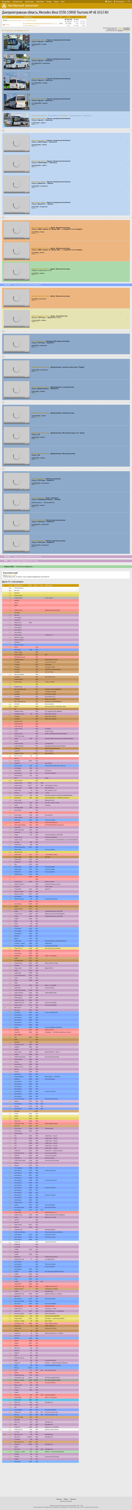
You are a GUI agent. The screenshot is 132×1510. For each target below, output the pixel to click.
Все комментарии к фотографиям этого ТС (15, 30)
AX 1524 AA (64, 115)
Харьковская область (39, 40)
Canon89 (37, 484)
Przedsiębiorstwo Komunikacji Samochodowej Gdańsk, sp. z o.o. (41, 23)
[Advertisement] (66, 1480)
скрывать (119, 28)
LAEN (36, 346)
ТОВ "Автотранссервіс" (31, 20)
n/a (10, 593)
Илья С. (37, 233)
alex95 (37, 371)
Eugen (36, 506)
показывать (127, 30)
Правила (73, 1499)
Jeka (36, 45)
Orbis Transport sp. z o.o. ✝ (32, 25)
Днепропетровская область (14, 20)
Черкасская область (38, 498)
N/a (10, 590)
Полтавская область (38, 341)
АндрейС (37, 417)
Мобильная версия (66, 1501)
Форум (66, 1499)
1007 (4, 1434)
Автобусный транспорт (23, 5)
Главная (59, 1499)
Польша (7, 24)
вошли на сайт (11, 575)
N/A (10, 588)
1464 (4, 1007)
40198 (5, 825)
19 (4, 650)
